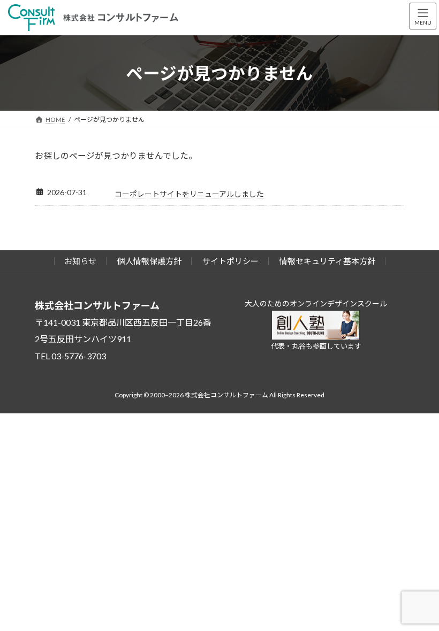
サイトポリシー (230, 261)
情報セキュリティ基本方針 (327, 261)
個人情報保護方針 (149, 261)
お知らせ (80, 261)
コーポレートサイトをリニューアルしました (189, 193)
